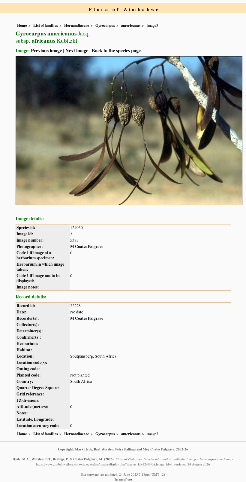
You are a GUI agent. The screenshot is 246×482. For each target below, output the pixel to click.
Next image (76, 50)
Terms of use (123, 479)
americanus (130, 25)
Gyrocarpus (105, 25)
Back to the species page (116, 50)
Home (22, 25)
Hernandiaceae (76, 25)
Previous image (46, 50)
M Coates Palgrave (86, 246)
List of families (45, 25)
